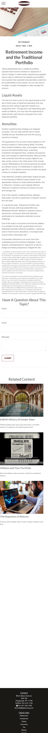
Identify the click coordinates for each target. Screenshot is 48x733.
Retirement (24, 715)
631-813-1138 (27, 703)
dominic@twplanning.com (24, 708)
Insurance (24, 724)
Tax (24, 727)
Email (4, 322)
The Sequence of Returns (14, 516)
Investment (24, 718)
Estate (24, 721)
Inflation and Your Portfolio (15, 467)
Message (5, 337)
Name (4, 308)
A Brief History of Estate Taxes (17, 419)
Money (24, 730)
